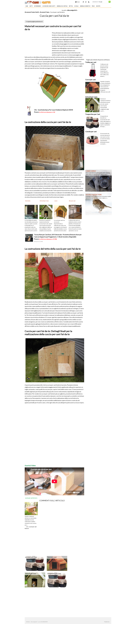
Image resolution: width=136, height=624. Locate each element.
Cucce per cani (52, 557)
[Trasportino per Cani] (57, 580)
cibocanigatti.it (72, 10)
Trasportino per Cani (54, 574)
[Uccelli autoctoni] (98, 204)
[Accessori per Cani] (35, 563)
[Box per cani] (76, 212)
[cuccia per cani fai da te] (31, 508)
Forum (78, 2)
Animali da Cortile (62, 6)
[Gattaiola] (32, 212)
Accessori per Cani (31, 557)
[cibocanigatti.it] (38, 2)
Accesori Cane (44, 12)
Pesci (93, 6)
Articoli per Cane (30, 574)
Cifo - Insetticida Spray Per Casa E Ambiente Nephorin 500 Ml (53, 110)
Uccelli (76, 6)
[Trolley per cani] (92, 70)
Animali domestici (85, 6)
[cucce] (61, 212)
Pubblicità (106, 621)
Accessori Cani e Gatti (48, 6)
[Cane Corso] (98, 180)
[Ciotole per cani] (92, 140)
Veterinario (37, 6)
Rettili (71, 6)
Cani (26, 6)
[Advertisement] (43, 10)
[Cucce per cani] (57, 563)
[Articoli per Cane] (46, 212)
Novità (98, 6)
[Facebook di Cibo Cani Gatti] (83, 2)
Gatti (31, 6)
